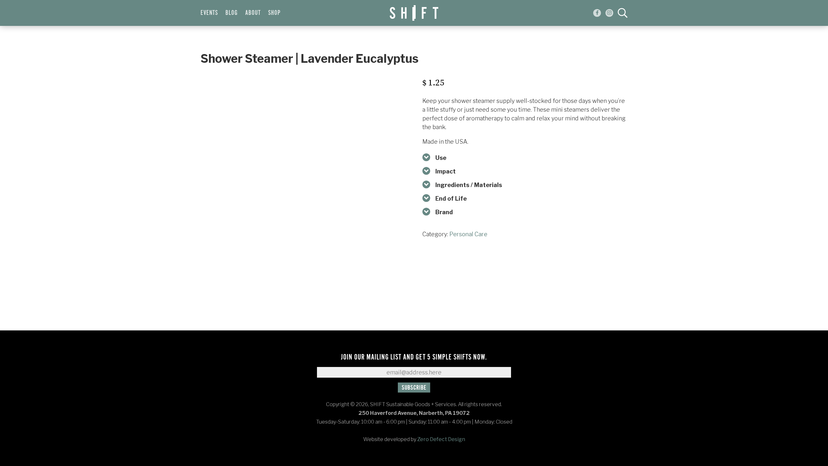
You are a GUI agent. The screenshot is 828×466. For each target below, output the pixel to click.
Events (209, 13)
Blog (231, 13)
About (253, 13)
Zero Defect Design (441, 439)
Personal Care (468, 234)
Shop (274, 13)
